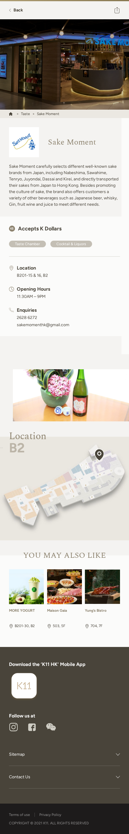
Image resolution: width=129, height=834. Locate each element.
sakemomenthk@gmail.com (43, 325)
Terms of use (19, 815)
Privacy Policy (50, 815)
